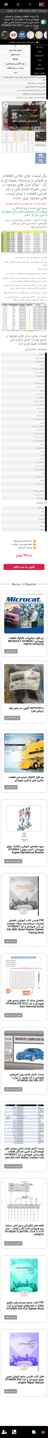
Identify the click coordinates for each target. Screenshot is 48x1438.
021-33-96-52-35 (12, 718)
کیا (15, 11)
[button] (6, 4)
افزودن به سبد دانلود (24, 567)
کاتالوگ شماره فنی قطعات (27, 11)
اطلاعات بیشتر (10, 651)
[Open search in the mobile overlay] (30, 4)
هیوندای (10, 11)
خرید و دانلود (10, 941)
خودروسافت (42, 11)
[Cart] (18, 4)
